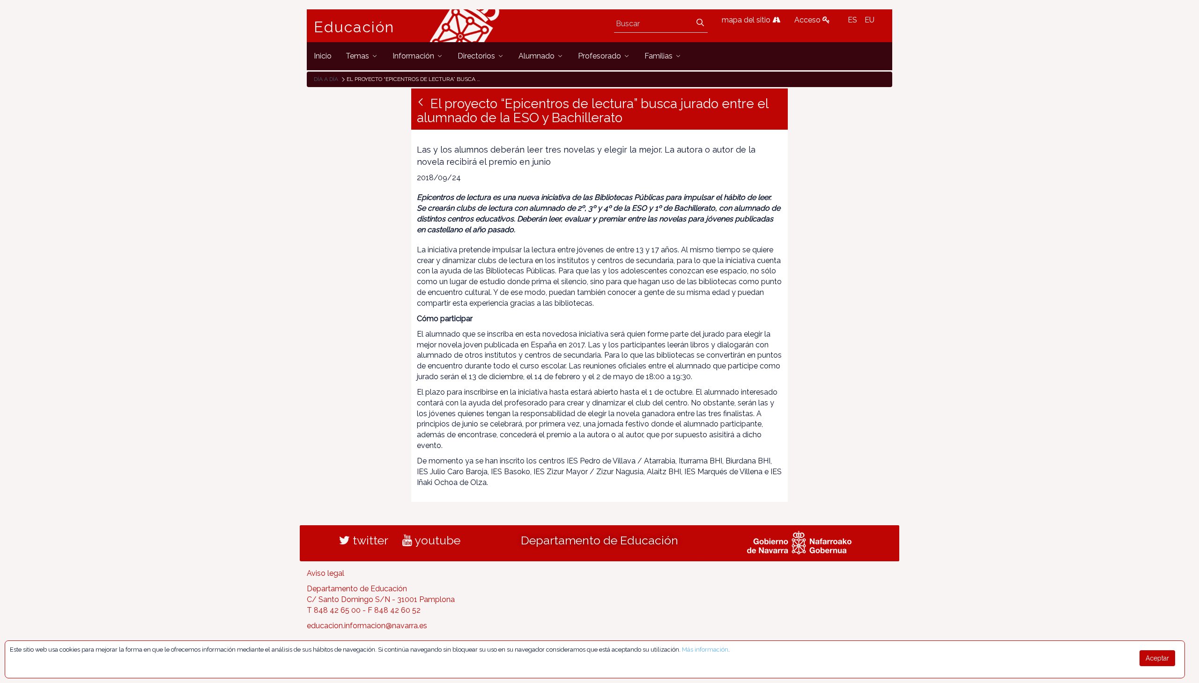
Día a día (326, 79)
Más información (705, 649)
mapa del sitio (747, 19)
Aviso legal (325, 573)
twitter (369, 540)
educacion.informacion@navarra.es (367, 625)
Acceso (808, 19)
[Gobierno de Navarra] (799, 542)
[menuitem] (323, 56)
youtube (436, 540)
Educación (354, 27)
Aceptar (1157, 658)
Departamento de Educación (599, 540)
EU (869, 19)
